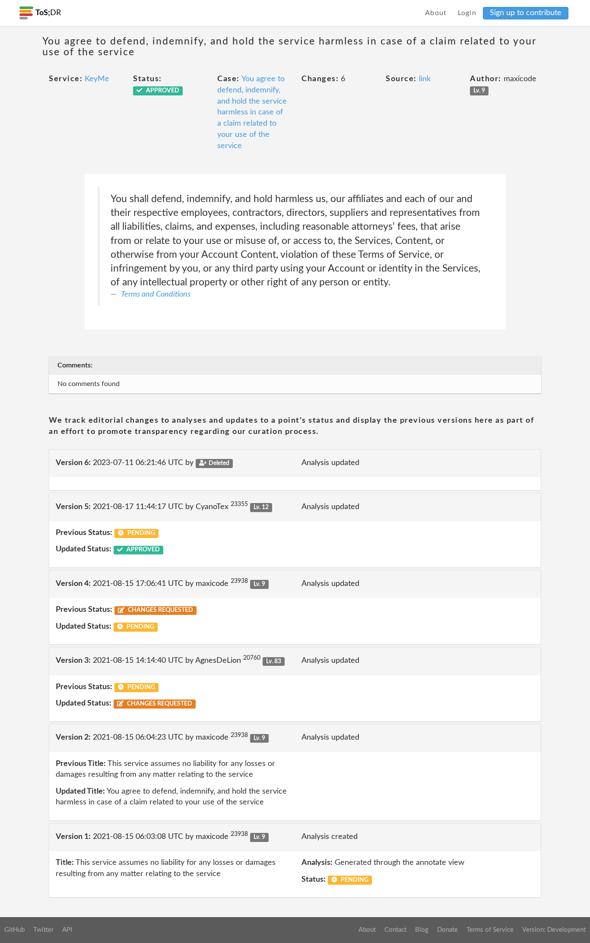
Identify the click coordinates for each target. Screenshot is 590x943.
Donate (447, 930)
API (67, 930)
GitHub (14, 930)
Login (467, 12)
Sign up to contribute (525, 13)
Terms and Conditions (155, 294)
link (425, 79)
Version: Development (554, 930)
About (436, 12)
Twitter (43, 930)
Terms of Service (490, 930)
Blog (421, 930)
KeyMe (97, 79)
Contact (395, 930)
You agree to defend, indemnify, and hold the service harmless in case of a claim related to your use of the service (252, 112)
